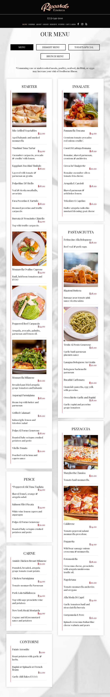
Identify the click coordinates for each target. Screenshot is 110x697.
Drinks (31, 24)
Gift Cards (71, 24)
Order (46, 24)
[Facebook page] (78, 24)
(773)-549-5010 (55, 18)
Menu (24, 24)
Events (61, 24)
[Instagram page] (82, 24)
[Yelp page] (86, 24)
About (39, 24)
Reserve (53, 24)
